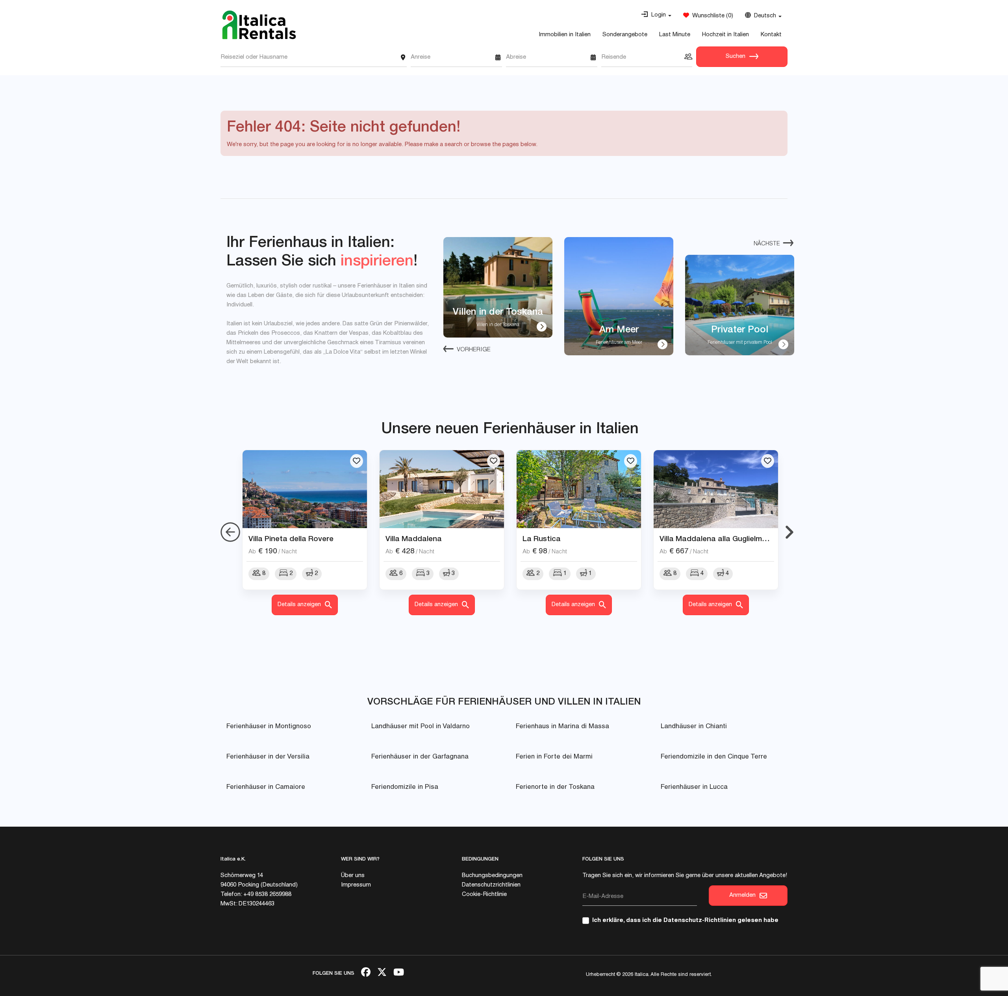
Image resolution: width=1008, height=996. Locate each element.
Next (789, 532)
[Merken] (356, 461)
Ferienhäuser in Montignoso (268, 726)
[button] (656, 15)
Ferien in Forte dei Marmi (554, 757)
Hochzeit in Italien (725, 35)
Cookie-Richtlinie (484, 895)
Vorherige (474, 350)
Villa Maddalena (413, 538)
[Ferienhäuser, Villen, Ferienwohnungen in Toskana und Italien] (259, 25)
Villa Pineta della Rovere (291, 538)
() (711, 16)
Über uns (353, 876)
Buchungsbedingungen (492, 876)
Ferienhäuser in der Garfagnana (420, 757)
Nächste (767, 244)
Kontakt (771, 35)
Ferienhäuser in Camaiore (265, 787)
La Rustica (542, 538)
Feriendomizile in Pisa (404, 787)
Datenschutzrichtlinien (491, 885)
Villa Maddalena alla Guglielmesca (719, 538)
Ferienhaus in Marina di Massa (562, 726)
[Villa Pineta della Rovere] (305, 489)
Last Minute (674, 35)
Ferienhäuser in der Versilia (267, 757)
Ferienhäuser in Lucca (694, 787)
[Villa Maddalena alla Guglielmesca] (716, 489)
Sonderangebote (624, 35)
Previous (230, 532)
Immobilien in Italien (565, 35)
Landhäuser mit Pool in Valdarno (420, 726)
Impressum (356, 885)
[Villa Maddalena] (442, 489)
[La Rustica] (579, 489)
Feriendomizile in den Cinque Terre (714, 757)
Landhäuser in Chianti (694, 726)
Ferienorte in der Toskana (555, 787)
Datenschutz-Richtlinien (699, 921)
